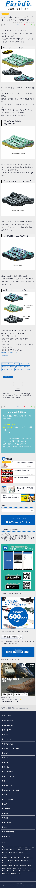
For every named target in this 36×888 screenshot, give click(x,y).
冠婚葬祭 (5, 865)
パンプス (14, 857)
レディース (5, 862)
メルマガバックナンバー (12, 790)
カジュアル (5, 366)
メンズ (17, 860)
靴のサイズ (31, 870)
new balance (8, 721)
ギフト (6, 762)
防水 (30, 868)
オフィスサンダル (25, 363)
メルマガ (11, 860)
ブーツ (4, 860)
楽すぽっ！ (7, 822)
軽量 (15, 868)
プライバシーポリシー (17, 883)
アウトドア (7, 730)
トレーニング (8, 785)
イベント (7, 734)
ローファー (21, 862)
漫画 (5, 827)
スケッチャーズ (9, 776)
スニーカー (13, 855)
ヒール (20, 857)
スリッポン (21, 855)
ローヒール (13, 862)
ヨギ (4, 369)
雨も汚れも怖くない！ (8, 697)
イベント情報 (18, 847)
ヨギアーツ (10, 369)
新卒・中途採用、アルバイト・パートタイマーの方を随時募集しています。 (17, 642)
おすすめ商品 (5, 13)
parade (10, 363)
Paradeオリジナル (10, 725)
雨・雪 (15, 870)
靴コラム (7, 836)
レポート (7, 804)
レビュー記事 (8, 799)
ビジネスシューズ (28, 857)
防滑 (29, 369)
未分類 (6, 818)
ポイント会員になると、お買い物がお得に (15, 631)
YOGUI (17, 363)
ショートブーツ (13, 852)
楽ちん (23, 369)
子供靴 (16, 865)
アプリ (11, 847)
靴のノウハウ (6, 873)
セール (6, 781)
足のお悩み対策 (9, 831)
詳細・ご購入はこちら (9, 352)
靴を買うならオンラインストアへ (12, 659)
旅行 (4, 868)
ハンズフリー (6, 857)
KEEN (4, 363)
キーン (12, 366)
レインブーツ (25, 860)
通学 (25, 868)
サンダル (27, 366)
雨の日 (9, 870)
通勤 (20, 868)
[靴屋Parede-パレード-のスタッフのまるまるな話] (18, 9)
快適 (30, 865)
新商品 (17, 369)
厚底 (11, 865)
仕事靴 (28, 862)
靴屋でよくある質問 (16, 873)
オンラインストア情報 (11, 748)
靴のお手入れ (23, 870)
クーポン (21, 849)
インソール (7, 739)
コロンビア (28, 849)
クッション (19, 366)
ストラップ (5, 855)
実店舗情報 (23, 865)
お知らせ (7, 753)
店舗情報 (4, 355)
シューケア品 (8, 771)
